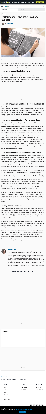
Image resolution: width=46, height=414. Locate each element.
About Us (5, 387)
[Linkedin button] (36, 405)
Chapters (5, 392)
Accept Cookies (22, 411)
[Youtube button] (42, 405)
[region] (23, 410)
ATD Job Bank (23, 389)
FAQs (5, 389)
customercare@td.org (40, 390)
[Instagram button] (39, 405)
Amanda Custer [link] (10, 23)
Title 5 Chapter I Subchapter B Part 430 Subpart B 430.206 (22, 79)
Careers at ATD (24, 387)
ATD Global (6, 394)
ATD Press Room (7, 396)
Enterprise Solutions (7, 390)
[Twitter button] (34, 405)
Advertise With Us (7, 399)
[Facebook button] (31, 405)
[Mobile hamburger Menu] (2, 6)
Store (5, 397)
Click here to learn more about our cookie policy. (24, 409)
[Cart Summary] (43, 6)
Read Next (5, 331)
